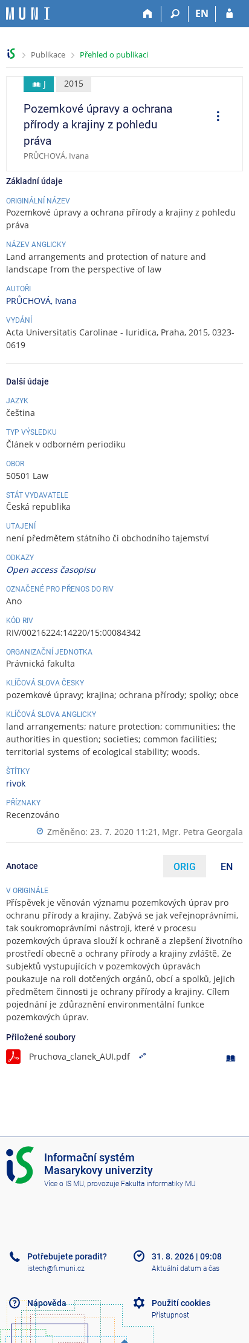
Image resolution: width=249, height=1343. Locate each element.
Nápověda (46, 1303)
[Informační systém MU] (11, 53)
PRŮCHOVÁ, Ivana (41, 300)
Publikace (48, 54)
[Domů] (147, 14)
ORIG (184, 867)
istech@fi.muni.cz (56, 1268)
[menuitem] (213, 117)
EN (202, 13)
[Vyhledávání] (175, 14)
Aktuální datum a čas (185, 1268)
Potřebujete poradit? (67, 1256)
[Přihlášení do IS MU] (229, 14)
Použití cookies (181, 1303)
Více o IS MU (64, 1184)
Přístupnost (170, 1315)
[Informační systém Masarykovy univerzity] (28, 13)
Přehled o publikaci (114, 54)
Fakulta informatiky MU (158, 1184)
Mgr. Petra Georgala (202, 831)
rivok (15, 783)
